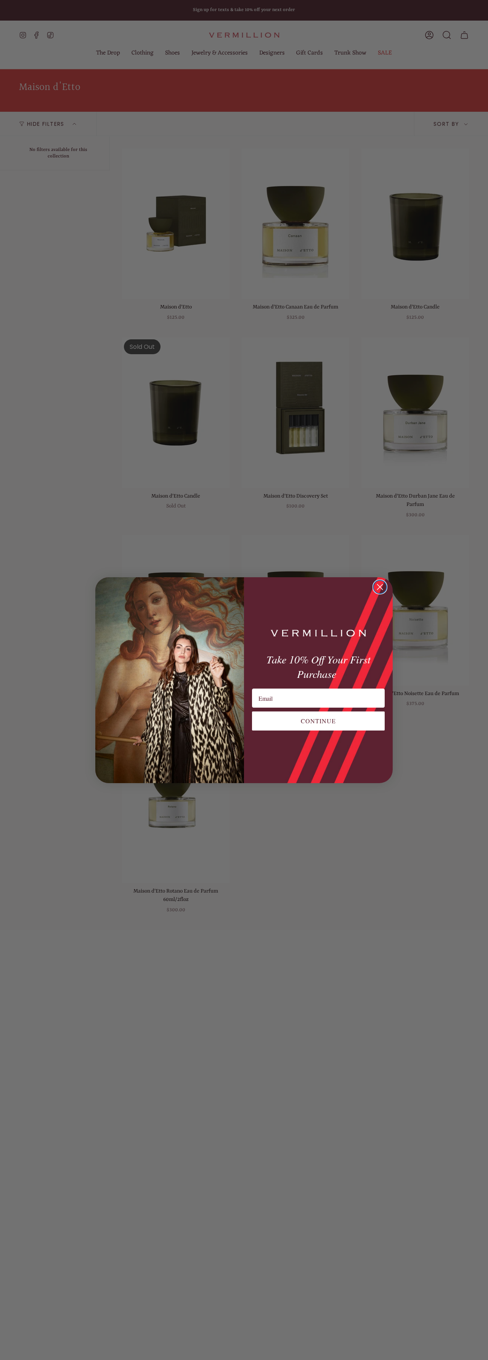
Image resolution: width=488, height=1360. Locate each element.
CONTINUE (318, 721)
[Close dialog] (380, 587)
